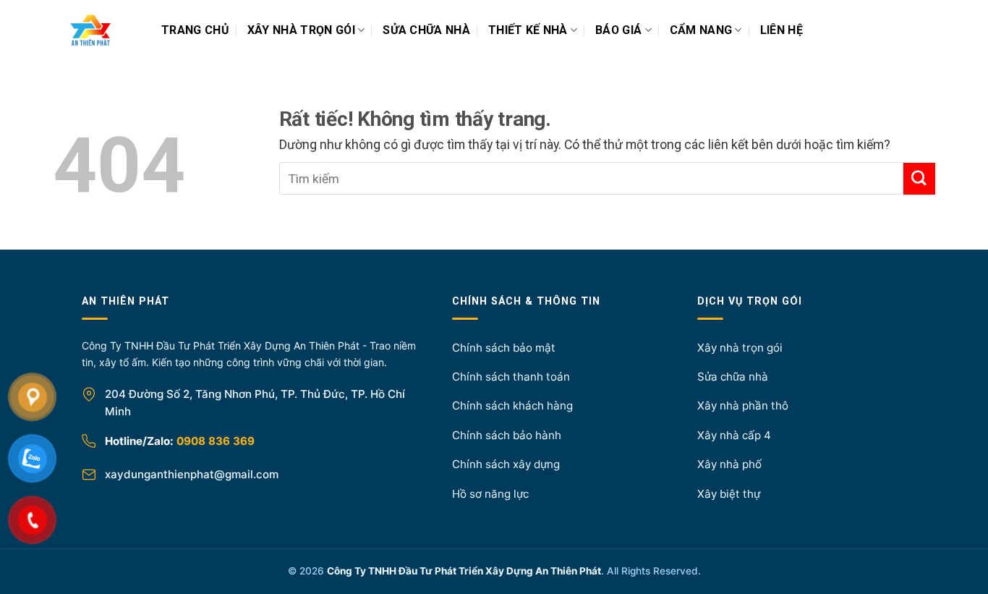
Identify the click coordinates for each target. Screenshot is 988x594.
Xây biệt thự (728, 494)
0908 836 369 (215, 441)
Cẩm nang (701, 30)
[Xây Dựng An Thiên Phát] (107, 30)
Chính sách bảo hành (506, 435)
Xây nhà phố (729, 464)
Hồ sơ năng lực (490, 494)
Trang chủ (195, 30)
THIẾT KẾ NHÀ (528, 30)
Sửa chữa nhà (426, 30)
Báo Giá (618, 30)
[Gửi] (919, 178)
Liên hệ (781, 30)
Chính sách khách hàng (512, 405)
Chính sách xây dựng (506, 464)
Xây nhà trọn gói (301, 30)
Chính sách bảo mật (503, 348)
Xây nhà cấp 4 (734, 435)
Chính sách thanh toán (511, 376)
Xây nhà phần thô (742, 405)
